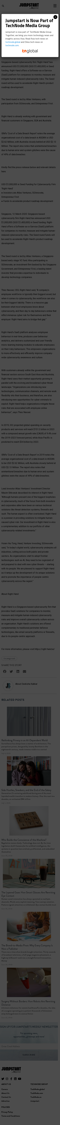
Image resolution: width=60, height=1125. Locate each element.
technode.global (12, 42)
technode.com (12, 45)
